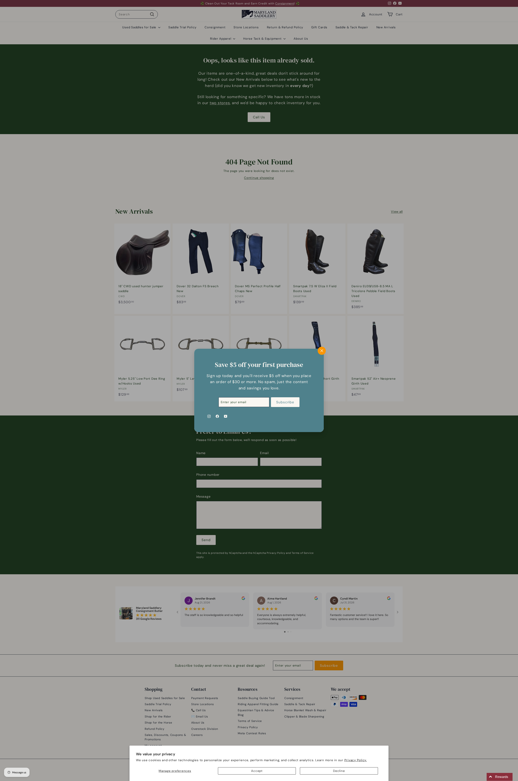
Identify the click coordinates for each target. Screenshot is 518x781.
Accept (257, 771)
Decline (339, 771)
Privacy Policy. (355, 760)
